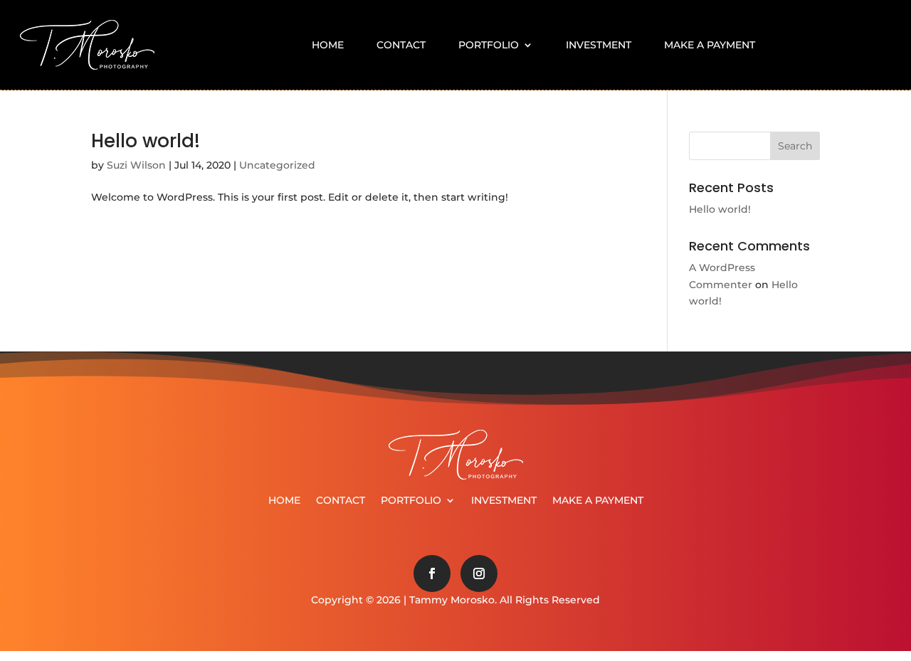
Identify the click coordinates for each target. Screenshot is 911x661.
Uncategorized (277, 165)
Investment (598, 44)
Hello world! (145, 141)
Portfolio (488, 44)
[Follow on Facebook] (432, 573)
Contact (401, 44)
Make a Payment (709, 44)
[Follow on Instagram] (478, 573)
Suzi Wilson (136, 165)
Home (328, 44)
